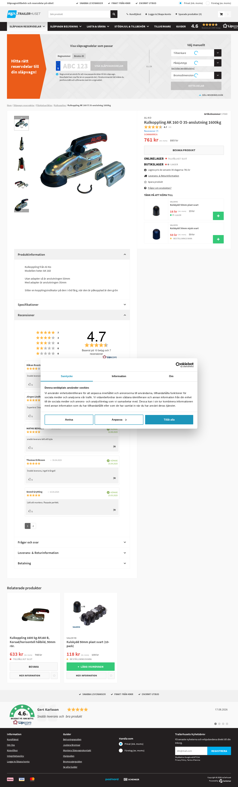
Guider (181, 26)
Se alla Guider (70, 767)
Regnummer (64, 56)
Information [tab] (119, 376)
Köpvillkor (12, 750)
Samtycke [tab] (67, 376)
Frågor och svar (28, 542)
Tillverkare (162, 26)
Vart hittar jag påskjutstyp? (183, 68)
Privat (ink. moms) (193, 3)
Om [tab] (171, 376)
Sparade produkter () (190, 14)
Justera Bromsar (71, 745)
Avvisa (69, 419)
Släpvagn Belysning (64, 26)
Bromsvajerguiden (72, 761)
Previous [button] (21, 117)
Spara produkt (155, 181)
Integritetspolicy (15, 756)
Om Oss (11, 745)
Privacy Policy (180, 760)
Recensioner (26, 315)
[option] (21, 123)
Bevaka (34, 666)
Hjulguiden (68, 756)
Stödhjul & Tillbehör (129, 26)
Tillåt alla (169, 419)
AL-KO (147, 117)
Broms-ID (79, 56)
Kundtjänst (135, 14)
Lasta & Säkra (96, 26)
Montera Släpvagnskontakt (77, 750)
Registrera (219, 751)
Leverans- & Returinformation (38, 553)
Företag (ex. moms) (221, 3)
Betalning (24, 563)
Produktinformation (31, 255)
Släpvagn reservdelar (25, 26)
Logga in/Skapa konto (159, 14)
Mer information (29, 675)
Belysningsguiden (72, 739)
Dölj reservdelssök (212, 95)
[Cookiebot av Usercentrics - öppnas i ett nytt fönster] (178, 364)
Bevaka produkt (184, 150)
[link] (119, 714)
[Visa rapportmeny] (114, 447)
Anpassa (117, 419)
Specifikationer (28, 305)
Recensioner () (151, 131)
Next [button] (21, 210)
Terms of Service (193, 760)
